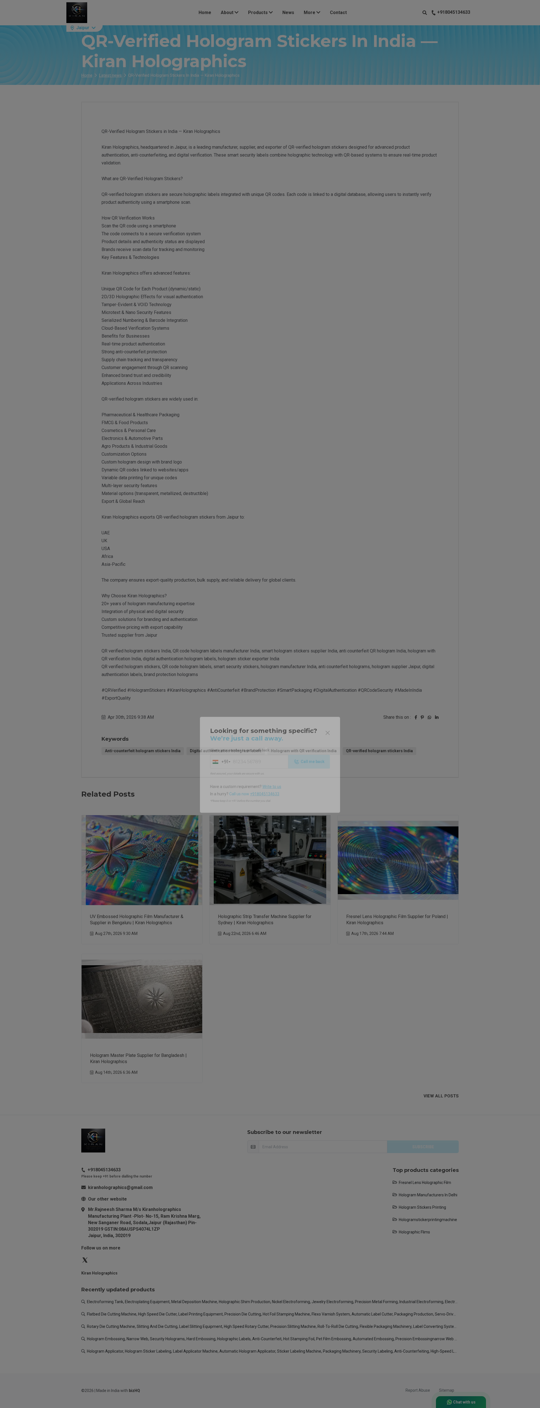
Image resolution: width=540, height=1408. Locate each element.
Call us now (254, 733)
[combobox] (220, 701)
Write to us (271, 726)
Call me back (313, 701)
